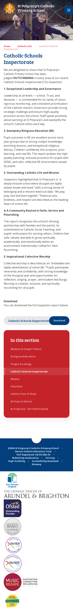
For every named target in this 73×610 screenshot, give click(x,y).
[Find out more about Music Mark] (36, 582)
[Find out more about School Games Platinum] (36, 527)
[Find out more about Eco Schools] (36, 480)
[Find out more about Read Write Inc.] (36, 601)
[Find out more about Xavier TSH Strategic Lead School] (36, 564)
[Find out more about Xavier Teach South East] (36, 545)
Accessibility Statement (45, 461)
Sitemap (36, 464)
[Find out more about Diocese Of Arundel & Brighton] (36, 494)
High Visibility (16, 461)
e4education (32, 457)
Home (7, 46)
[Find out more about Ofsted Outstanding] (36, 508)
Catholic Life (24, 46)
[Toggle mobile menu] (68, 10)
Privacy (50, 457)
